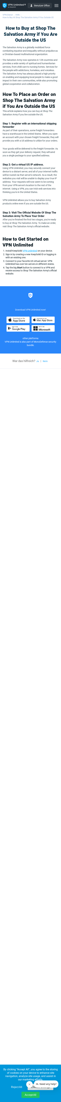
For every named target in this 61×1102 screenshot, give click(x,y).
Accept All (30, 1095)
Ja (37, 361)
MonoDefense (41, 341)
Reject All (16, 1087)
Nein (45, 361)
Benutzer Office (42, 5)
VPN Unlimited (30, 250)
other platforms (30, 338)
